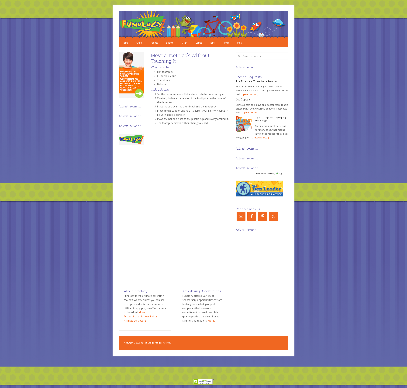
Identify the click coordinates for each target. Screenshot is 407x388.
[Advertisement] (259, 252)
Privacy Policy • (150, 316)
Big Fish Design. (147, 343)
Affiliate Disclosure (135, 320)
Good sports (243, 99)
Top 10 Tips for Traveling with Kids (270, 119)
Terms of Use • (132, 316)
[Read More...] (250, 94)
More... (142, 312)
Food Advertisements (264, 174)
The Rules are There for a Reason (256, 81)
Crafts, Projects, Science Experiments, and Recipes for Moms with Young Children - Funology (203, 24)
